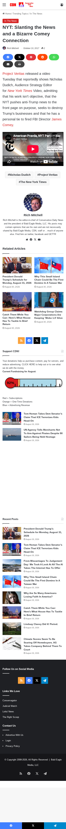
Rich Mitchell (13, 48)
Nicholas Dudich (20, 174)
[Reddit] (42, 57)
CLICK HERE (28, 364)
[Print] (19, 64)
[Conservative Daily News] (22, 4)
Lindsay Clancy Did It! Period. (41, 624)
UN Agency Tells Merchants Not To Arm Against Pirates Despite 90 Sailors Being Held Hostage (43, 433)
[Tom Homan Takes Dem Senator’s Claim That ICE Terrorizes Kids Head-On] (12, 418)
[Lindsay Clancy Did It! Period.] (12, 628)
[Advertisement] (33, 479)
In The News (36, 13)
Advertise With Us (14, 735)
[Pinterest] (31, 57)
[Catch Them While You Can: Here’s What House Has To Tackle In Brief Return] (17, 301)
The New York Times (33, 182)
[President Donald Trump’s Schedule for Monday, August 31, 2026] (17, 265)
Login (8, 740)
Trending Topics (20, 13)
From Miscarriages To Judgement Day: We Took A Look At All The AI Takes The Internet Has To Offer (43, 564)
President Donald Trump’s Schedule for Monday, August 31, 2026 (17, 279)
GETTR (52, 234)
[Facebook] (8, 57)
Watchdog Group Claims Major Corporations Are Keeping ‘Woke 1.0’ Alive (48, 314)
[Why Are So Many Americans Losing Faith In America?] (12, 597)
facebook (39, 234)
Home (8, 13)
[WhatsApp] (54, 57)
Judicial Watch (10, 706)
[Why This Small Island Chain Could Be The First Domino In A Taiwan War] (48, 265)
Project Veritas (13, 73)
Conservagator (10, 700)
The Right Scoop (11, 717)
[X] (19, 57)
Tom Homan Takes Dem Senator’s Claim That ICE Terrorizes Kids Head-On (43, 417)
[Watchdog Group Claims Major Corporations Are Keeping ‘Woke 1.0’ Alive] (48, 300)
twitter (30, 234)
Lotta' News (8, 711)
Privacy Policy (13, 746)
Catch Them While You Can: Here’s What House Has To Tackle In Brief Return (43, 611)
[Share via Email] (8, 64)
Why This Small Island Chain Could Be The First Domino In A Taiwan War (48, 279)
